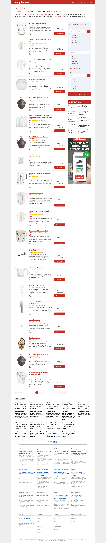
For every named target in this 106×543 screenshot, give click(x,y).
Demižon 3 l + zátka (34, 338)
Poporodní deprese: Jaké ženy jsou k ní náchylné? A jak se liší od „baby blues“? (61, 508)
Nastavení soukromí (64, 540)
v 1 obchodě (60, 30)
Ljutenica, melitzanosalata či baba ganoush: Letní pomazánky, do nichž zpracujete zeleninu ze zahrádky (78, 478)
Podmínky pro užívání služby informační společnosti (75, 539)
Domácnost (38, 11)
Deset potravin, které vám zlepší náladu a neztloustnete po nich (61, 505)
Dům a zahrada (30, 11)
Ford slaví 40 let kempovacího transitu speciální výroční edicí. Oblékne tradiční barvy (27, 477)
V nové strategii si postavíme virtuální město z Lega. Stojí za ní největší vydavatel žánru (78, 500)
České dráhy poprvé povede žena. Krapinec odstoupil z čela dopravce (61, 483)
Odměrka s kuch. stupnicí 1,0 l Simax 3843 (40, 174)
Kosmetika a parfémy (58, 524)
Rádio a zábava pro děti (75, 519)
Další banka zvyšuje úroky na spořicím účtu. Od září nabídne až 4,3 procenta (36, 414)
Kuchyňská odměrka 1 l (36, 193)
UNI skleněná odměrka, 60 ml (35, 14)
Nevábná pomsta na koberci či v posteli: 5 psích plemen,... (83, 125)
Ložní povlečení (57, 529)
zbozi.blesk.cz (39, 523)
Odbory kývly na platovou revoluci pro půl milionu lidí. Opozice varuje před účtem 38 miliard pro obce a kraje (61, 477)
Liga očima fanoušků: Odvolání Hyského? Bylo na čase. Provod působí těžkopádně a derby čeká (44, 459)
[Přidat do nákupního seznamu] (30, 34)
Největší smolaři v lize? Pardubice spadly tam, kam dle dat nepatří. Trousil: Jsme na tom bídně (43, 463)
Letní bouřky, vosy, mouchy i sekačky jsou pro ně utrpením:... (83, 106)
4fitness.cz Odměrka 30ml (36, 285)
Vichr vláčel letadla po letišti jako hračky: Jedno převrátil (25, 463)
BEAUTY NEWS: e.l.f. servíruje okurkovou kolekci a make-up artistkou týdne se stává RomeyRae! (44, 503)
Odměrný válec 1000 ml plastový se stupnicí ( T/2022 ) (39, 302)
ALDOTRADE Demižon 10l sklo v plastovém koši (38, 137)
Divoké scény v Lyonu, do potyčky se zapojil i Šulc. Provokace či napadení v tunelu (21, 434)
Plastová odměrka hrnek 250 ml (38, 231)
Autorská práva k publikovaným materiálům (55, 539)
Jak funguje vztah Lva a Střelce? (42, 505)
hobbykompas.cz (21, 11)
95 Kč (47, 14)
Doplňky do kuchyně (47, 11)
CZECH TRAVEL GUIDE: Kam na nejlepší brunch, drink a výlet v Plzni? (44, 500)
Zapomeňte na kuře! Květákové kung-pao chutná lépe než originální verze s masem (78, 482)
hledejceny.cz (39, 516)
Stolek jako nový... (74, 459)
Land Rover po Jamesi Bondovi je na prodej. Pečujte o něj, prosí (26, 480)
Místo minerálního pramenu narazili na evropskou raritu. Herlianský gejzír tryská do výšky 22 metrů (27, 500)
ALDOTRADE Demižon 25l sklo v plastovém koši (38, 98)
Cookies (57, 540)
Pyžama (55, 523)
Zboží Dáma (38, 521)
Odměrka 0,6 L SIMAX (35, 155)
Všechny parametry (80, 94)
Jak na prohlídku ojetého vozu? (42, 524)
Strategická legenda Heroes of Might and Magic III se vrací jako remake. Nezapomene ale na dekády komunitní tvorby (78, 507)
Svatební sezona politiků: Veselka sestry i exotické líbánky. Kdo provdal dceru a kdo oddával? (53, 414)
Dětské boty (56, 527)
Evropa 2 (72, 523)
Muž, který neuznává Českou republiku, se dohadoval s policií (27, 524)
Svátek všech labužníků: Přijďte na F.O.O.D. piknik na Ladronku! (78, 486)
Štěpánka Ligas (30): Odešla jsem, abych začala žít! (79, 457)
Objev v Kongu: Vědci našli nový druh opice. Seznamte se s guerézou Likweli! (78, 503)
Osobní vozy (39, 519)
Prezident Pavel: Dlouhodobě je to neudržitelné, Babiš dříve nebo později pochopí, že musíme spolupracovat (27, 456)
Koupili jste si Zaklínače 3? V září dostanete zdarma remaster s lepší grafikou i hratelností (43, 486)
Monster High (56, 518)
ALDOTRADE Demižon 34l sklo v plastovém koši (38, 355)
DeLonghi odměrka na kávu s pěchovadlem (37, 250)
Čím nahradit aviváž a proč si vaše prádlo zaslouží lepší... (83, 131)
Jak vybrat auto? (39, 532)
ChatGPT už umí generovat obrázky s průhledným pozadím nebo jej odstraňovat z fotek (43, 478)
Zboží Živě (38, 518)
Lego (55, 521)
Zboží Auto (38, 529)
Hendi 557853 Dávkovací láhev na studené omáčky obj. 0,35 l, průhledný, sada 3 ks (40, 117)
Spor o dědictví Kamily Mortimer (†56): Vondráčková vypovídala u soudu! (61, 457)
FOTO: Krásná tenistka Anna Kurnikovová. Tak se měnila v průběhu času (84, 414)
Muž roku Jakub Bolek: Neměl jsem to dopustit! (26, 521)
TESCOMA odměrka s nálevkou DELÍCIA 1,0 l (40, 60)
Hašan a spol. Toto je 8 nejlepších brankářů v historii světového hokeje (68, 434)
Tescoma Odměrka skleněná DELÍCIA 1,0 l (40, 40)
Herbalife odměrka (34, 320)
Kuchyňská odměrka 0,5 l (36, 267)
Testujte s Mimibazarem (58, 516)
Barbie (55, 519)
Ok (88, 31)
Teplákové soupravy (58, 526)
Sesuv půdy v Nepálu (23, 526)
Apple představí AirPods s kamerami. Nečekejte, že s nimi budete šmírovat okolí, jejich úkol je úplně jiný (21, 414)
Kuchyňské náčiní (58, 11)
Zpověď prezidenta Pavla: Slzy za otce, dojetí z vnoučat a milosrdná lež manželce (53, 434)
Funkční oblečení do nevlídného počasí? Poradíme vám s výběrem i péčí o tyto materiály (79, 462)
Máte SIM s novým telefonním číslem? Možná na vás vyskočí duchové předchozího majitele (44, 482)
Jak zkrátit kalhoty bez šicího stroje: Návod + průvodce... (83, 113)
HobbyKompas (39, 526)
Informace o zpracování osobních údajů (46, 540)
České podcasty (74, 518)
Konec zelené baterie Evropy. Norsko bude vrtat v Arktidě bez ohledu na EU (61, 480)
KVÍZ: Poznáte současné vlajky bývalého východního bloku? (25, 503)
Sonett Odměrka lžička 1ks (37, 79)
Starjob (72, 516)
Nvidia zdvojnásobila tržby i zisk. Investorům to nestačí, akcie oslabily (37, 434)
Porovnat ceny (59, 33)
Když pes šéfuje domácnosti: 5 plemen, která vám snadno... (84, 119)
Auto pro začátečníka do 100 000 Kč (43, 527)
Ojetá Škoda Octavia (40, 531)
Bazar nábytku (56, 531)
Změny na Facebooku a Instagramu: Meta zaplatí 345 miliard (61, 460)
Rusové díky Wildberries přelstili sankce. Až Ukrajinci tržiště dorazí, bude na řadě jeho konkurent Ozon (68, 415)
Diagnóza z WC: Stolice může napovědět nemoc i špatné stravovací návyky (61, 501)
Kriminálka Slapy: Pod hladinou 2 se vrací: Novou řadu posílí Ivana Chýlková (62, 463)
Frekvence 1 (73, 521)
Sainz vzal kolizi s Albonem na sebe (26, 482)
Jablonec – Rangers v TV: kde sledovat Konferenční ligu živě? (44, 456)
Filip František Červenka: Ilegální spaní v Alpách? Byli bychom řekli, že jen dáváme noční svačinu (27, 506)
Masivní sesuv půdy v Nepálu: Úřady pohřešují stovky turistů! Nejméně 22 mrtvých (26, 460)
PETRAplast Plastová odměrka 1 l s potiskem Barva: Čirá (39, 373)
